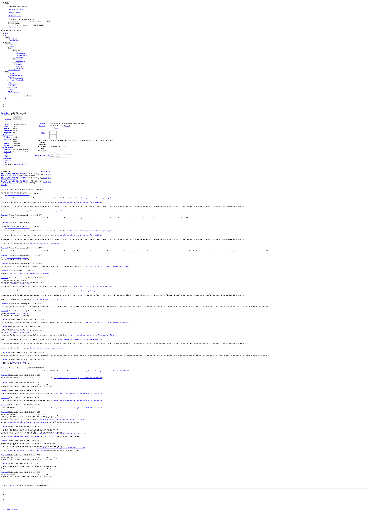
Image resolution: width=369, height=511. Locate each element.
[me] (53, 133)
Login (6, 2)
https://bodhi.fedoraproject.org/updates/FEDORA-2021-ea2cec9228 (78, 393)
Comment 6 (4, 271)
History (67, 126)
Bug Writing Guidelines (15, 75)
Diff (49, 174)
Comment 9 (4, 311)
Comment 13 (5, 359)
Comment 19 (5, 405)
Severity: (7, 145)
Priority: (7, 143)
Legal (10, 91)
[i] (53, 131)
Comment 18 (5, 398)
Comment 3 (4, 248)
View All (4, 185)
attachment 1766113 (14, 313)
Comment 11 (5, 326)
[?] (5, 98)
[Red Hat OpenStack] (61, 156)
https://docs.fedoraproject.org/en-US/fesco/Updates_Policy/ (91, 198)
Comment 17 (5, 391)
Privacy (3, 509)
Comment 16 (5, 382)
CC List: (42, 133)
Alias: (7, 126)
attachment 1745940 (14, 258)
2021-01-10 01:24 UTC (8, 175)
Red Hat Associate (14, 12)
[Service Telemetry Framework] (61, 158)
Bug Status (19, 64)
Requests (11, 46)
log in (12, 485)
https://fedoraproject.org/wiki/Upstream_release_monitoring (80, 202)
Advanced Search (13, 40)
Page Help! (11, 73)
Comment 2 (4, 222)
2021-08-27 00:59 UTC (8, 183)
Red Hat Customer (14, 16)
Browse (10, 44)
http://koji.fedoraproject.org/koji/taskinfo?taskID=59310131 (106, 266)
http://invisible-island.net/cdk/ (17, 195)
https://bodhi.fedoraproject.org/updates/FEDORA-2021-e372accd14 (78, 400)
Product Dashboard (14, 70)
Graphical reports (21, 55)
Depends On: (7, 160)
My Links (7, 42)
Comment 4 (4, 255)
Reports (11, 48)
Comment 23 (5, 455)
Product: (7, 128)
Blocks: (7, 162)
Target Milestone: (7, 147)
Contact (10, 89)
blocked (23, 164)
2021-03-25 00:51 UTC (8, 179)
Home (6, 33)
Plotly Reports (17, 62)
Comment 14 (5, 368)
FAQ (10, 82)
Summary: (4, 115)
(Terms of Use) (46, 171)
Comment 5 (4, 263)
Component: (7, 133)
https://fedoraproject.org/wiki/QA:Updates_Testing (27, 422)
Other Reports (17, 59)
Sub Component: (7, 135)
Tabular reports (20, 53)
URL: (7, 156)
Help (6, 71)
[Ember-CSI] (61, 153)
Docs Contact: (7, 154)
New (6, 35)
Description (4, 189)
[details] (25, 258)
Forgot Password (14, 23)
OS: (7, 141)
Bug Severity (20, 66)
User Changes (20, 61)
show (56, 128)
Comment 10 (5, 319)
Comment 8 (4, 303)
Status (7, 124)
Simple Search (12, 39)
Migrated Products (14, 92)
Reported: (42, 123)
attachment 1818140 (14, 362)
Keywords (7, 119)
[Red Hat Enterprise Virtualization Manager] (61, 154)
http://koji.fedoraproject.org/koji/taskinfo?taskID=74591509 (106, 371)
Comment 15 (5, 375)
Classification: (7, 130)
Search (7, 37)
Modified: (42, 126)
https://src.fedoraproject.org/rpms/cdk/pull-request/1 (29, 273)
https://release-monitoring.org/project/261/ (46, 211)
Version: (7, 137)
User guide (11, 85)
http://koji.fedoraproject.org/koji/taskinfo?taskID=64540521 (106, 322)
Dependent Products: (42, 155)
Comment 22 (5, 440)
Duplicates (19, 57)
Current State (16, 50)
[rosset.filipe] (53, 135)
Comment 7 (4, 278)
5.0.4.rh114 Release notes (16, 80)
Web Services (12, 87)
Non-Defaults (20, 68)
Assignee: (7, 150)
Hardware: (7, 139)
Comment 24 (5, 463)
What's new (12, 77)
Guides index (12, 84)
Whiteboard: (7, 158)
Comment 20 (5, 412)
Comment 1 (4, 215)
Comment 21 (5, 426)
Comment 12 (5, 352)
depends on (16, 164)
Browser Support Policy (15, 79)
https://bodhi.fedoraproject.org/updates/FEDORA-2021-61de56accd (78, 408)
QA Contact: (7, 152)
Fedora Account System (16, 9)
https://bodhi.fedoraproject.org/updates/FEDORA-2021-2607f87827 (78, 378)
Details (45, 174)
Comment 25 (5, 472)
